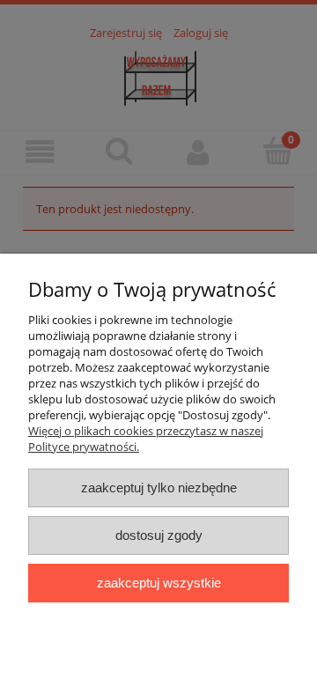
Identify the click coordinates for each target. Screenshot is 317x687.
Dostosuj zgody (159, 535)
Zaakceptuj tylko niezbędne (159, 487)
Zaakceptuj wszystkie (159, 582)
